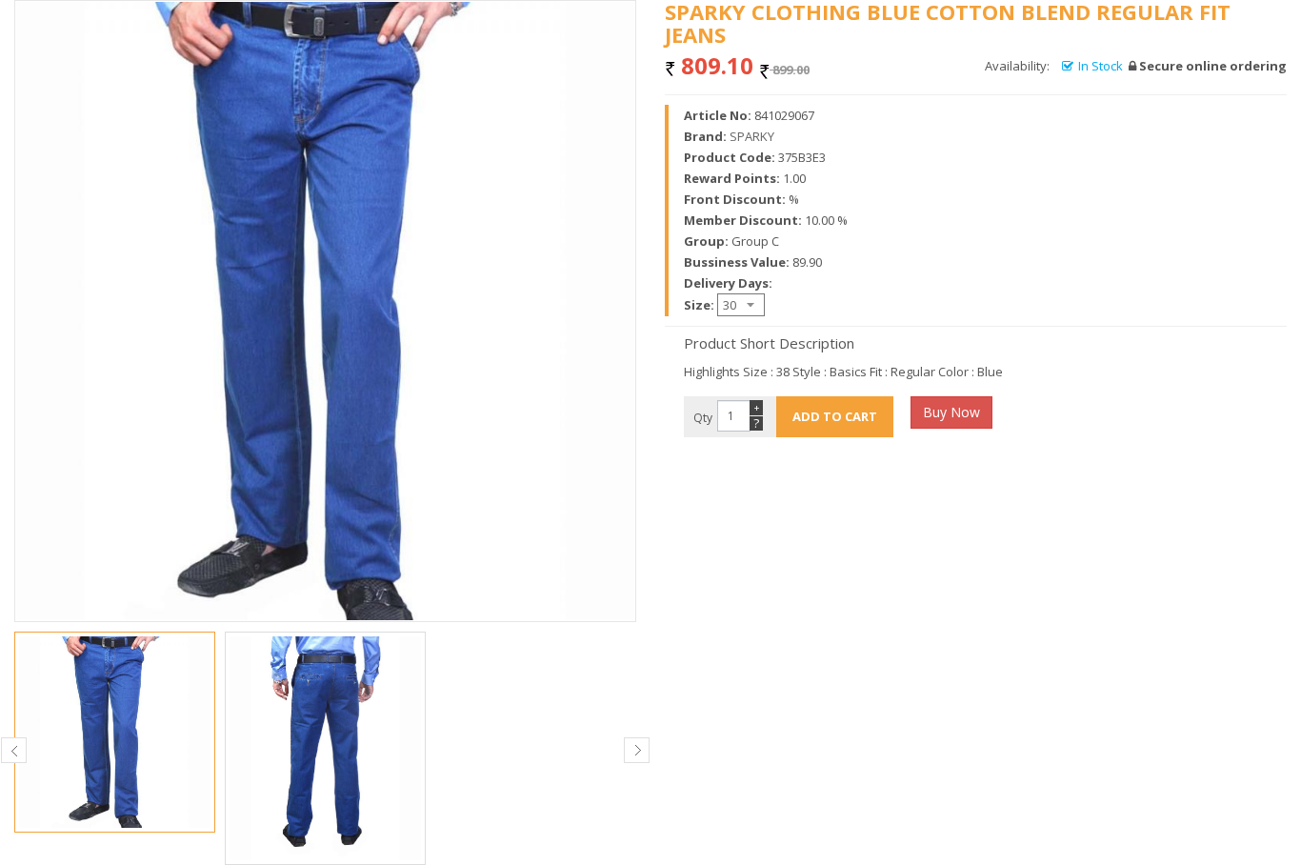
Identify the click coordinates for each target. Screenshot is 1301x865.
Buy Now (951, 412)
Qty (702, 418)
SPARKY (752, 136)
